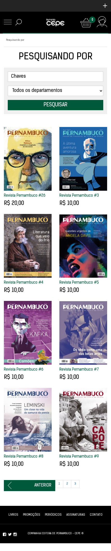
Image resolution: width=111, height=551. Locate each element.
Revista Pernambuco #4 (23, 283)
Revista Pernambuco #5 (79, 283)
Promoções (31, 514)
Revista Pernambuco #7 (79, 370)
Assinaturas (75, 514)
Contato (96, 514)
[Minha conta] (102, 22)
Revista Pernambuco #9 (79, 457)
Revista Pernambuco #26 (24, 196)
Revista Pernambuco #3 (79, 196)
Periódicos (53, 514)
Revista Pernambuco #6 (23, 370)
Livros (13, 514)
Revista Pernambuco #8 (23, 457)
